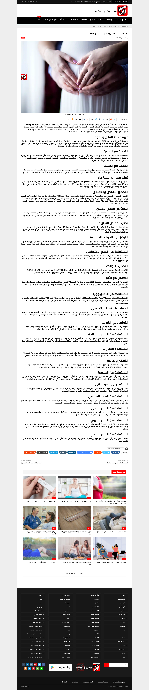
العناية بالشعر (94, 622)
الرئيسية (120, 20)
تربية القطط (95, 645)
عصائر (124, 645)
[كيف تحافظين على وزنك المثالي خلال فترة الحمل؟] (109, 518)
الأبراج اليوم (67, 626)
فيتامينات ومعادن (65, 657)
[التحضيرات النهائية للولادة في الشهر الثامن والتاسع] (74, 487)
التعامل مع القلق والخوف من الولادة (115, 449)
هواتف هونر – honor (36, 653)
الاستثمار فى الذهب (65, 599)
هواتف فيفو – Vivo (37, 641)
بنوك (69, 630)
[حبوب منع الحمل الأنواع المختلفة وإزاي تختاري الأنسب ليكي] (74, 518)
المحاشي (123, 611)
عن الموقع (99, 2)
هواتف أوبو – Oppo (37, 622)
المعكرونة (122, 622)
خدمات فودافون (66, 614)
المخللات (123, 618)
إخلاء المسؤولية (107, 2)
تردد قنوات (67, 645)
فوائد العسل (67, 653)
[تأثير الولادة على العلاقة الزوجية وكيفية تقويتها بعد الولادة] (39, 518)
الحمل (22, 38)
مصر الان (23, 686)
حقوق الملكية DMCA (89, 2)
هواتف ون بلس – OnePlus (35, 657)
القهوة (96, 630)
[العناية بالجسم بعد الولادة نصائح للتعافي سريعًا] (109, 548)
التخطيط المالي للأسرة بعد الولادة (117, 462)
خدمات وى (67, 618)
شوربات (123, 638)
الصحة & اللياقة (94, 611)
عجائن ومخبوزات (121, 641)
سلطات (123, 634)
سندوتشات (122, 626)
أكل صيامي (122, 607)
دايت (96, 649)
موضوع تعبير (94, 657)
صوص (123, 630)
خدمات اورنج (67, 611)
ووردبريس (39, 607)
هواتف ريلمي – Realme (36, 630)
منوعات (84, 20)
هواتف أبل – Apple (37, 618)
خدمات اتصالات (66, 622)
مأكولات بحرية (121, 599)
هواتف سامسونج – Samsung (34, 634)
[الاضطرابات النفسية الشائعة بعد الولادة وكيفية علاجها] (74, 548)
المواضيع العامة (50, 20)
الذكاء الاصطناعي (37, 611)
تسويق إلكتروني (38, 614)
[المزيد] (39, 19)
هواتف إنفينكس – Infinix (35, 626)
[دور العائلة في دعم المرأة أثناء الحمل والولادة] (39, 548)
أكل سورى (122, 603)
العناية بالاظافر (94, 614)
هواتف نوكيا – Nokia (36, 645)
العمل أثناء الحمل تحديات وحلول (31, 462)
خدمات (101, 20)
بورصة (68, 634)
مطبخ (92, 20)
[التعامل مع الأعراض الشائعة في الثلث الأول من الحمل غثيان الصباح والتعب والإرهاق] (109, 487)
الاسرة (96, 599)
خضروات (68, 649)
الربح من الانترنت (66, 595)
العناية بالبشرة (94, 618)
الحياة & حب (73, 20)
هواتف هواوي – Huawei (35, 649)
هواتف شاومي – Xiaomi (35, 638)
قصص (123, 657)
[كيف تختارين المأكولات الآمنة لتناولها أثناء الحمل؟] (39, 487)
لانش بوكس (122, 649)
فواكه (123, 653)
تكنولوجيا (110, 20)
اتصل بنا (71, 2)
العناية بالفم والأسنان (92, 626)
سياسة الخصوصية (79, 2)
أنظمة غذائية (94, 595)
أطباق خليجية (121, 614)
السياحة (96, 638)
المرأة (62, 20)
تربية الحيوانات (94, 641)
